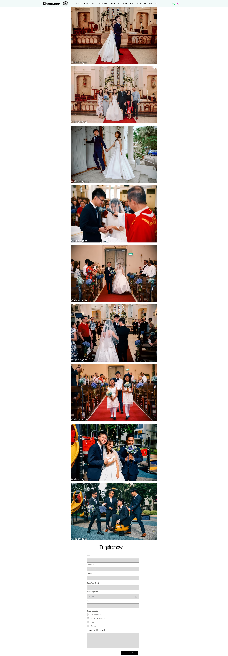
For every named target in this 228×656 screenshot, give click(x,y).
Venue (89, 601)
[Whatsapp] (173, 3)
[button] (89, 4)
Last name (90, 564)
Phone (89, 573)
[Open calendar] (136, 597)
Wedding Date (92, 591)
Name (89, 556)
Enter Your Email (93, 583)
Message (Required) (96, 630)
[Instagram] (177, 3)
